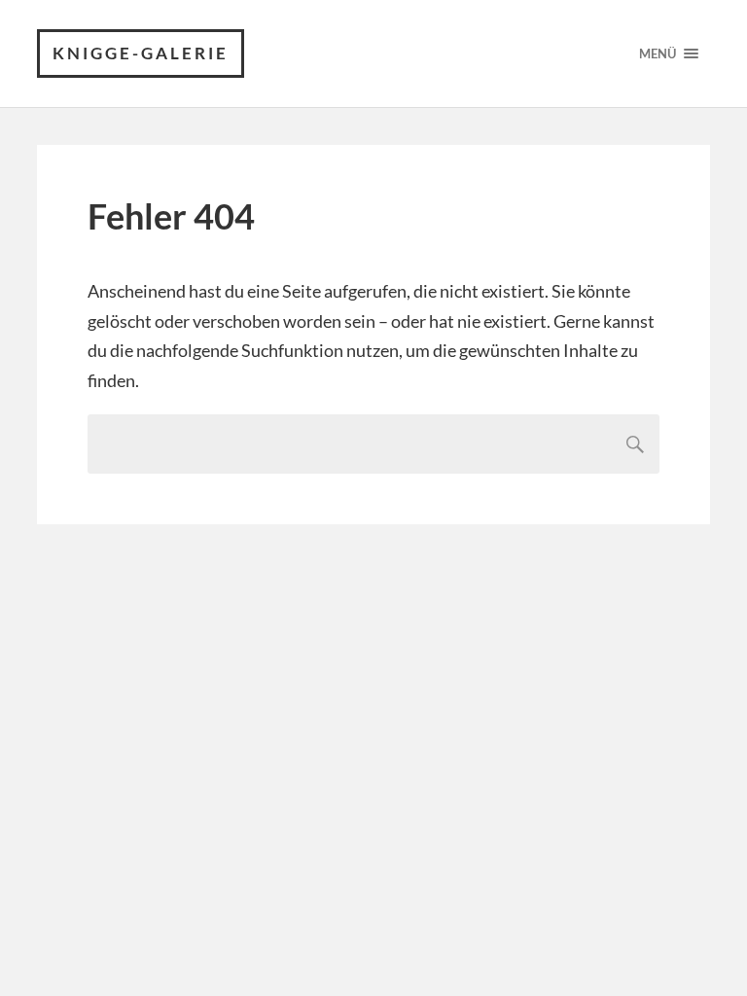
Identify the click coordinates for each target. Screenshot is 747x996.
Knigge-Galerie (141, 53)
